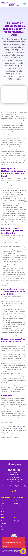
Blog (2, 529)
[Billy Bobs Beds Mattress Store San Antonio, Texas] (4, 2)
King (2, 503)
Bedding (16, 503)
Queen (3, 506)
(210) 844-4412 (14, 470)
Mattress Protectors (19, 506)
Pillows (16, 500)
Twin (2, 514)
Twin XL (3, 511)
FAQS (17, 5)
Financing (3, 523)
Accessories (12, 4)
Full (2, 508)
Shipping (3, 526)
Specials (11, 5)
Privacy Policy (17, 520)
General (3, 520)
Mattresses (12, 3)
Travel (15, 508)
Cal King (3, 500)
